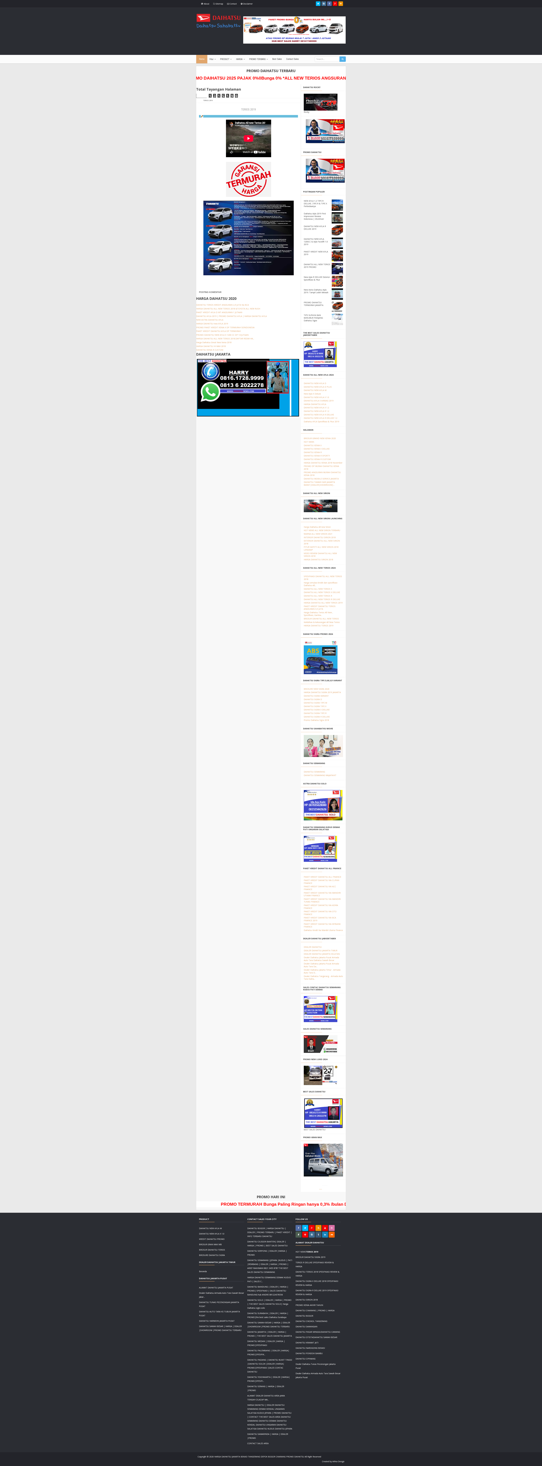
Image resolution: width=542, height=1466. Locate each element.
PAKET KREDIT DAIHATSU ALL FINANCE (322, 877)
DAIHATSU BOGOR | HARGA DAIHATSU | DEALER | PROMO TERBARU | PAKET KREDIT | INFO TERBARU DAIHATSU (269, 1232)
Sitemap (219, 3)
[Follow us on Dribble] (332, 1228)
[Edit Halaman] (201, 116)
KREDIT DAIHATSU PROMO (212, 1239)
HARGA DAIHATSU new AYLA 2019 (212, 323)
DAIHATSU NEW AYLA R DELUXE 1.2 (320, 418)
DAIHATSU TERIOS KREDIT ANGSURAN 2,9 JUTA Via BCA (222, 305)
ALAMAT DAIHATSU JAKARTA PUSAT (216, 1287)
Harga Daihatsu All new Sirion (317, 527)
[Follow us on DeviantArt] (298, 1235)
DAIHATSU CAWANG (330, 1332)
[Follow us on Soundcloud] (332, 1235)
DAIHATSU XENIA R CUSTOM (209, 350)
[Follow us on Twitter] (318, 3)
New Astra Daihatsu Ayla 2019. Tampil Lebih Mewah (316, 291)
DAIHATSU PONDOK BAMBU (309, 1353)
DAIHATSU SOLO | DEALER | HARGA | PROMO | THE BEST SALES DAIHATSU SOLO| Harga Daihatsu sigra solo (269, 1304)
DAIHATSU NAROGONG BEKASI (310, 1348)
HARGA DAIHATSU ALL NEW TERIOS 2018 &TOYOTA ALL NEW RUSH (228, 308)
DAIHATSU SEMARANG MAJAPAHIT (320, 775)
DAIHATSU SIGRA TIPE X (315, 706)
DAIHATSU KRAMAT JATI (307, 1342)
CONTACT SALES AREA (258, 1443)
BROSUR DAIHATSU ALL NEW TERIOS (321, 618)
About (206, 3)
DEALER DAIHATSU (313, 947)
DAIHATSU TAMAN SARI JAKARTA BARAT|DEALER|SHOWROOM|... (319, 483)
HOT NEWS (309, 442)
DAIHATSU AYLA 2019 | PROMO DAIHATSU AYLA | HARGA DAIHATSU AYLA (231, 316)
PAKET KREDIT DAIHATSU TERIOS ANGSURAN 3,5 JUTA (320, 607)
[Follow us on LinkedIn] (325, 1235)
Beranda (203, 1271)
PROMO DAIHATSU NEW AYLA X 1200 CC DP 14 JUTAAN (222, 335)
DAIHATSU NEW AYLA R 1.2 (316, 411)
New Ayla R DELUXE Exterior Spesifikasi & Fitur (317, 278)
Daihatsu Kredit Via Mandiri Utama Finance (323, 930)
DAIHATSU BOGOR (304, 1315)
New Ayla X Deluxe (312, 393)
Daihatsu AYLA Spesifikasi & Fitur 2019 (321, 421)
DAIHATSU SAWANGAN (306, 1326)
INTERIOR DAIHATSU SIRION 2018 (320, 537)
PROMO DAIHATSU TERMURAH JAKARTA (313, 303)
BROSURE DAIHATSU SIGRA (212, 1255)
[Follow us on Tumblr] (318, 1235)
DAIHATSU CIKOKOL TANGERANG (311, 1321)
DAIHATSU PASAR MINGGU (308, 1332)
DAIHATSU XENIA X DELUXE (317, 448)
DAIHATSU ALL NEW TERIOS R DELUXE (322, 599)
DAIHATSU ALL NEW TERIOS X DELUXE (322, 592)
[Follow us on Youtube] (325, 1228)
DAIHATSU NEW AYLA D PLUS (318, 386)
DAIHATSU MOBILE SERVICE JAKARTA (321, 478)
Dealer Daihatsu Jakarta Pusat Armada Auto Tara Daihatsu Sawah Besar (321, 959)
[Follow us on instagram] (324, 3)
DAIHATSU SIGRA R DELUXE (317, 716)
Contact (233, 3)
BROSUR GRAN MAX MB (210, 1244)
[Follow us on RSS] (318, 1228)
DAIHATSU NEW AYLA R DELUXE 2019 (315, 227)
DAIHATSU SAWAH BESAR (325, 1337)
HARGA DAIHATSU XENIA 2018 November (323, 462)
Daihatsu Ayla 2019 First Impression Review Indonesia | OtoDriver (315, 216)
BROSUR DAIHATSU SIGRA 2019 (310, 1257)
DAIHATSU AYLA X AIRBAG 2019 (319, 400)
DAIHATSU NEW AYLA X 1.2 (316, 407)
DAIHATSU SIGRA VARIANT (316, 695)
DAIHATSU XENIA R (313, 452)
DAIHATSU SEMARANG (314, 771)
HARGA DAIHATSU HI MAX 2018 (211, 346)
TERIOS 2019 (312, 1251)
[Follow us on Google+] (335, 3)
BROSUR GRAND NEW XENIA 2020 (320, 438)
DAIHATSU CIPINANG (305, 1358)
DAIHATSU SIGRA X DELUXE (317, 709)
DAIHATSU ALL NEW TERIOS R (318, 595)
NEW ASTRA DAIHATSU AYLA (209, 319)
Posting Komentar (210, 292)
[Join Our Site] (340, 3)
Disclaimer (247, 3)
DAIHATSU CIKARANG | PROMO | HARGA (315, 1310)
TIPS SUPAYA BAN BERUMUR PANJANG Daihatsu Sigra (313, 318)
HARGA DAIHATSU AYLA (315, 404)
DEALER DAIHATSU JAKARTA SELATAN (322, 954)
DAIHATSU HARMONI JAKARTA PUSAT (217, 1321)
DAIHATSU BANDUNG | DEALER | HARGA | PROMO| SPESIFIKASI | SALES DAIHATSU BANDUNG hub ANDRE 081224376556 (267, 1290)
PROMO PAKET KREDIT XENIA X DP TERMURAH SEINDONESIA (225, 327)
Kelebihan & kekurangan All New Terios (322, 622)
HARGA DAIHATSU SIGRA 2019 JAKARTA (322, 692)
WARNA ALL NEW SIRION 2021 (318, 534)
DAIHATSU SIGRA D (313, 699)
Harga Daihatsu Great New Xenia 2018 (213, 342)
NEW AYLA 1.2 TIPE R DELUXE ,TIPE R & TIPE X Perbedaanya (315, 204)
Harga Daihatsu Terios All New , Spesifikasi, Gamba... (318, 614)
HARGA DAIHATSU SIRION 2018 (318, 559)
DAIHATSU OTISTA (304, 1337)
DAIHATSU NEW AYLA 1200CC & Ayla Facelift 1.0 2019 (316, 242)
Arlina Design (338, 1461)
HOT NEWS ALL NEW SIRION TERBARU (322, 530)
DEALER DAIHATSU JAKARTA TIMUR (320, 950)
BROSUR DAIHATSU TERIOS (212, 1249)
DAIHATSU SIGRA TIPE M (315, 702)
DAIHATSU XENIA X (313, 445)
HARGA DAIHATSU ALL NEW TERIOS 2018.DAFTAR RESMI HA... (225, 338)
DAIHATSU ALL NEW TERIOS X (318, 589)
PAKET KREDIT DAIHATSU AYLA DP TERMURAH (218, 331)
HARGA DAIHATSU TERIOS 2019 (318, 625)
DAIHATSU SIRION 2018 (307, 1299)
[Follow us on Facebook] (329, 3)
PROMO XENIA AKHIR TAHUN (309, 1305)
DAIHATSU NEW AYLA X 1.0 (316, 397)
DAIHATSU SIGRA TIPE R (315, 713)
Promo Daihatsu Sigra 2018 (316, 720)
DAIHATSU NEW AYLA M (315, 390)
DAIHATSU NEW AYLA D (315, 383)
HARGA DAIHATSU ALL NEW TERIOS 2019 (323, 602)
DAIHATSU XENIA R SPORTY (317, 455)
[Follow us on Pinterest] (305, 1235)
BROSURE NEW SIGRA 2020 (316, 689)
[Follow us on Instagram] (312, 1235)
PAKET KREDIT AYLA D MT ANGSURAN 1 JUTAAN (219, 312)
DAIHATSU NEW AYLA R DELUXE (319, 414)
